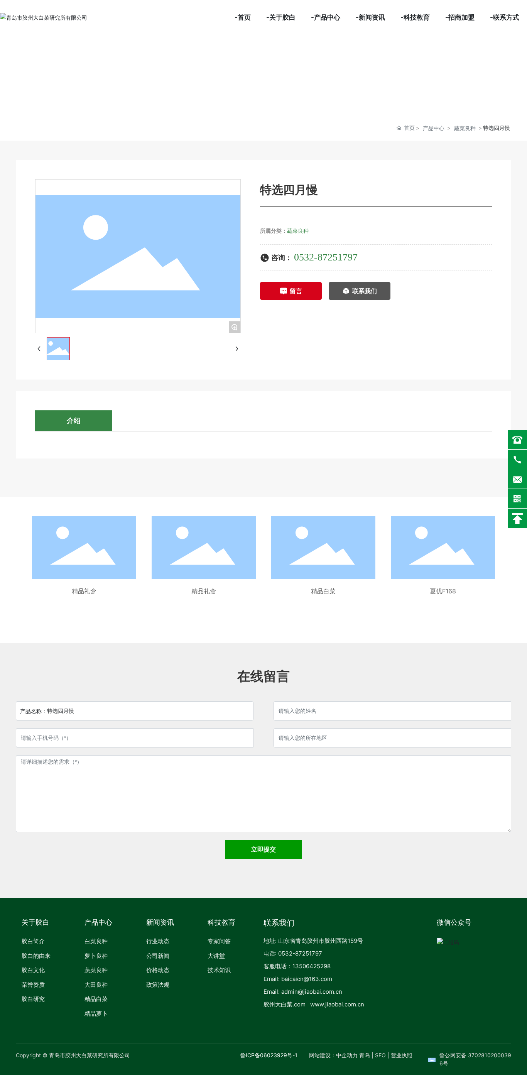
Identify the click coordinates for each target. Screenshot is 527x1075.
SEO (380, 1055)
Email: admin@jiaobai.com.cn (303, 991)
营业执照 (401, 1055)
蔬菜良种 (465, 128)
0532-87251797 (326, 257)
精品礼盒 (84, 591)
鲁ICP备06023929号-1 (268, 1055)
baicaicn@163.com (306, 979)
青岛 (364, 1055)
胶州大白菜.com (285, 1004)
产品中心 (433, 128)
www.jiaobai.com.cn (337, 1004)
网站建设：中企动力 (333, 1055)
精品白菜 (323, 591)
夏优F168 (443, 591)
